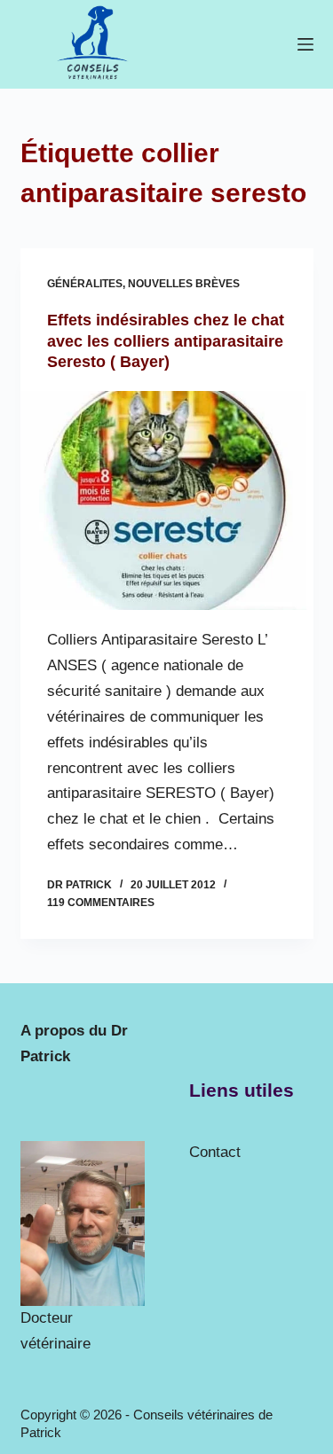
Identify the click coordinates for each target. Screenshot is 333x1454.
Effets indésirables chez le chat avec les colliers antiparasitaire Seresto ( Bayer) (165, 341)
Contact (215, 1152)
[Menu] (305, 44)
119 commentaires (101, 902)
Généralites (85, 284)
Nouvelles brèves (184, 284)
